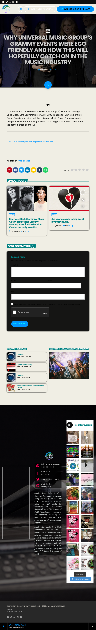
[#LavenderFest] (87, 493)
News (48, 31)
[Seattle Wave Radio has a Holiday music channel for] (72, 451)
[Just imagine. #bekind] (87, 549)
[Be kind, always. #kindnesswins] (87, 564)
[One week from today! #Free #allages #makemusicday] (72, 521)
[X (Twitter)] (7, 2)
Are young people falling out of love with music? (68, 220)
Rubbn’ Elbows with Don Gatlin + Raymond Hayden (30, 386)
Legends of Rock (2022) (24, 365)
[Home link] (6, 9)
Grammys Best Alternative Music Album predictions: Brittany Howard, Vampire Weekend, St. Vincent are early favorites (26, 223)
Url (12, 292)
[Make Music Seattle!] (72, 535)
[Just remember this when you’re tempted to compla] (87, 465)
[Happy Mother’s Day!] (72, 564)
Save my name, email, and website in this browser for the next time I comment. (48, 304)
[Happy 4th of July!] (72, 507)
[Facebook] (17, 2)
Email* (50, 281)
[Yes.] (87, 451)
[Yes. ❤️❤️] (87, 479)
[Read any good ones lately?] (72, 437)
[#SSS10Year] (87, 507)
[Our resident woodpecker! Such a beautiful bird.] (87, 437)
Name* (13, 281)
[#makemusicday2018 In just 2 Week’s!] (87, 535)
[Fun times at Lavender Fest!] (72, 479)
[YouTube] (3, 2)
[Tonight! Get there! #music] (87, 521)
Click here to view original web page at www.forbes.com (30, 142)
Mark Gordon (24, 161)
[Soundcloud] (10, 2)
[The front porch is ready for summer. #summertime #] (72, 549)
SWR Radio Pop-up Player (75, 9)
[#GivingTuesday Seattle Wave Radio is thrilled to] (72, 465)
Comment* (15, 265)
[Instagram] (13, 2)
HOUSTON (20, 354)
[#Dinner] (72, 493)
